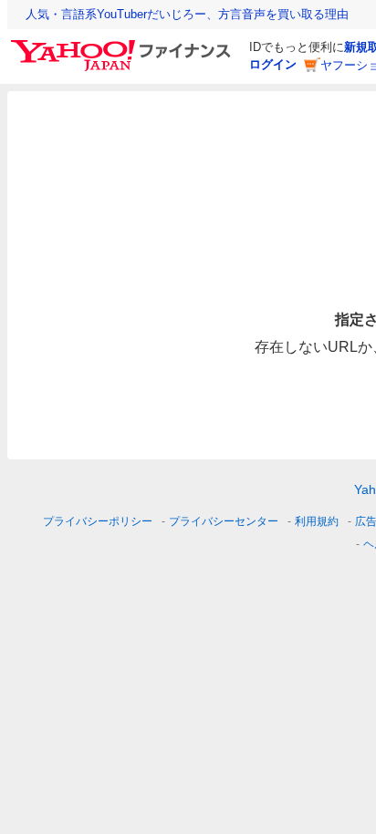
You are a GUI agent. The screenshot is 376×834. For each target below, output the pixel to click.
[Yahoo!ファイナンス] (123, 44)
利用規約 (317, 521)
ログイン (273, 64)
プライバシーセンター (223, 521)
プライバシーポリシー (97, 521)
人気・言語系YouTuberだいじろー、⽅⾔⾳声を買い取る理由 (187, 14)
